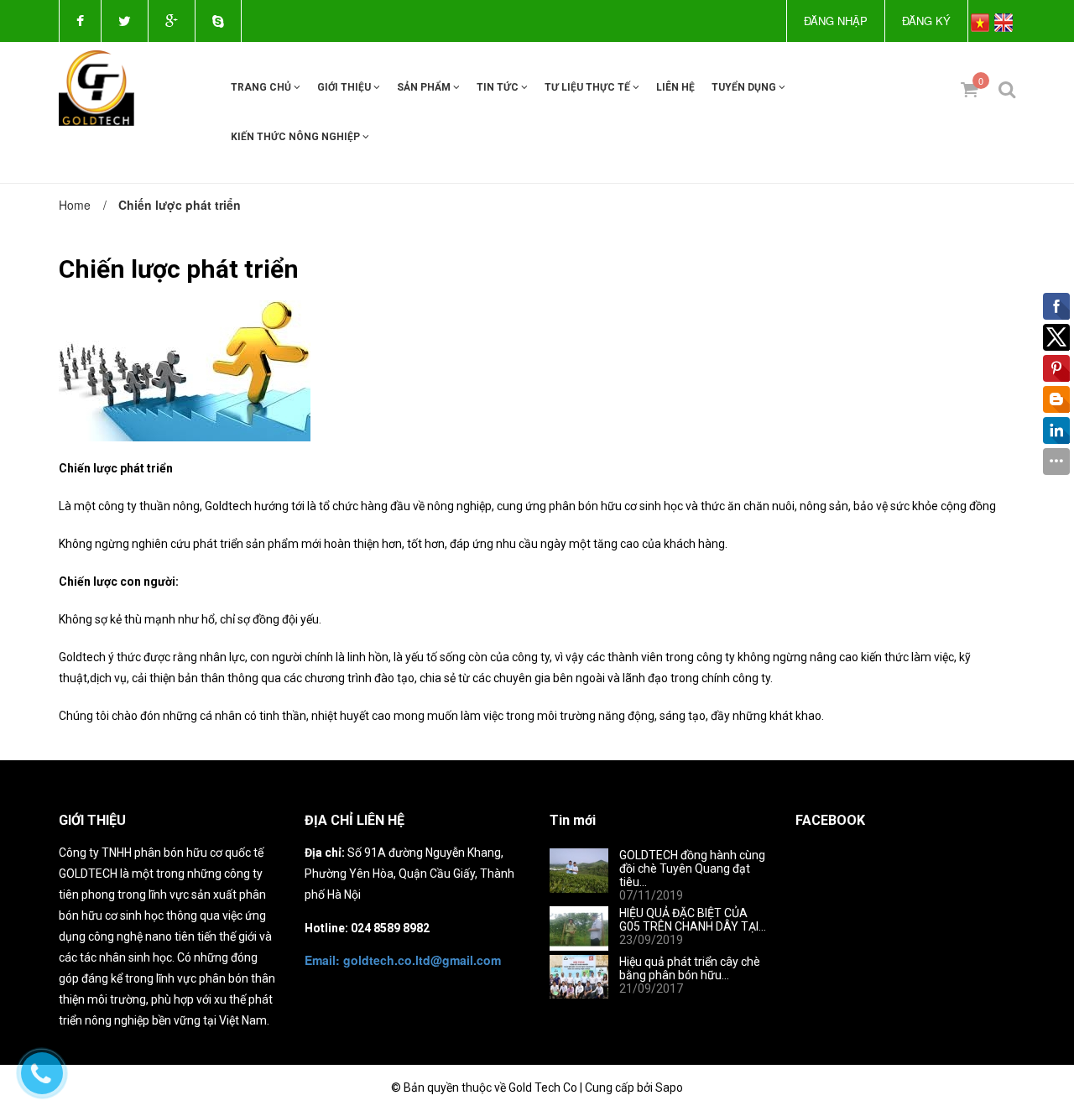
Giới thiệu (345, 87)
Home (75, 204)
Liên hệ (675, 87)
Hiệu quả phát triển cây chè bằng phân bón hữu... (689, 968)
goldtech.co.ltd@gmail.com (403, 960)
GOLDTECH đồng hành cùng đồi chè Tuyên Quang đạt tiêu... (692, 868)
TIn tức (499, 87)
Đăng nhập (836, 21)
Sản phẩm (425, 87)
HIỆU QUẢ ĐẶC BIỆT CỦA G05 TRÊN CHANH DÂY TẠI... (692, 919)
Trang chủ (262, 87)
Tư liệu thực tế (589, 87)
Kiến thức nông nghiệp (296, 137)
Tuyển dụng (745, 87)
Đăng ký (926, 21)
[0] (963, 89)
